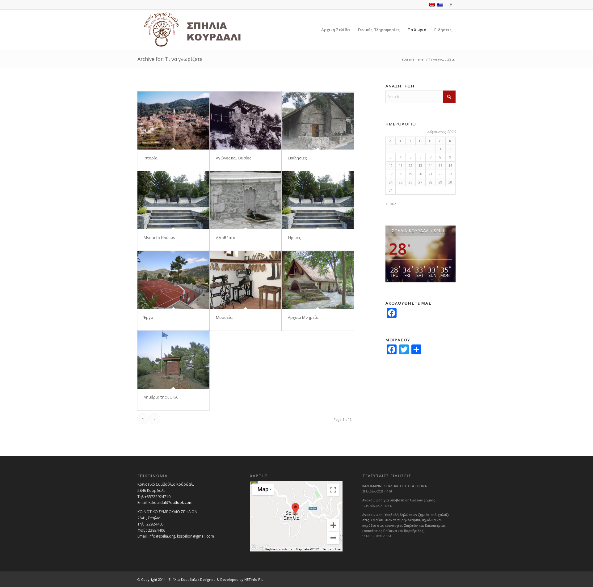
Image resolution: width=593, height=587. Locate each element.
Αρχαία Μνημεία (303, 317)
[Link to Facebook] (451, 4)
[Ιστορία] (173, 120)
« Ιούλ (390, 203)
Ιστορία (151, 158)
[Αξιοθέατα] (246, 200)
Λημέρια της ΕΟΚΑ (161, 397)
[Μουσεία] (246, 280)
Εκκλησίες (297, 158)
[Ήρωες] (318, 200)
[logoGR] (205, 30)
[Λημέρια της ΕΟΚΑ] (173, 360)
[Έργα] (173, 280)
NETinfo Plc (253, 579)
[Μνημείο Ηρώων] (173, 200)
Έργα (148, 317)
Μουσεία (224, 317)
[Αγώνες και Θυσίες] (246, 120)
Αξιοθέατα (225, 237)
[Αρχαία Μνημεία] (318, 280)
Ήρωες (294, 237)
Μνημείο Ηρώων (159, 237)
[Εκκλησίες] (318, 120)
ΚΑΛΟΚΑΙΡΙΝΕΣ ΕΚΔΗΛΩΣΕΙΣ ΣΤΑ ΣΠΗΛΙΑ (394, 486)
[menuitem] (335, 30)
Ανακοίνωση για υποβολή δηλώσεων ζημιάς (398, 500)
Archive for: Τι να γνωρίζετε (169, 59)
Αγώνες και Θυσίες (233, 158)
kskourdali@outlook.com (170, 502)
